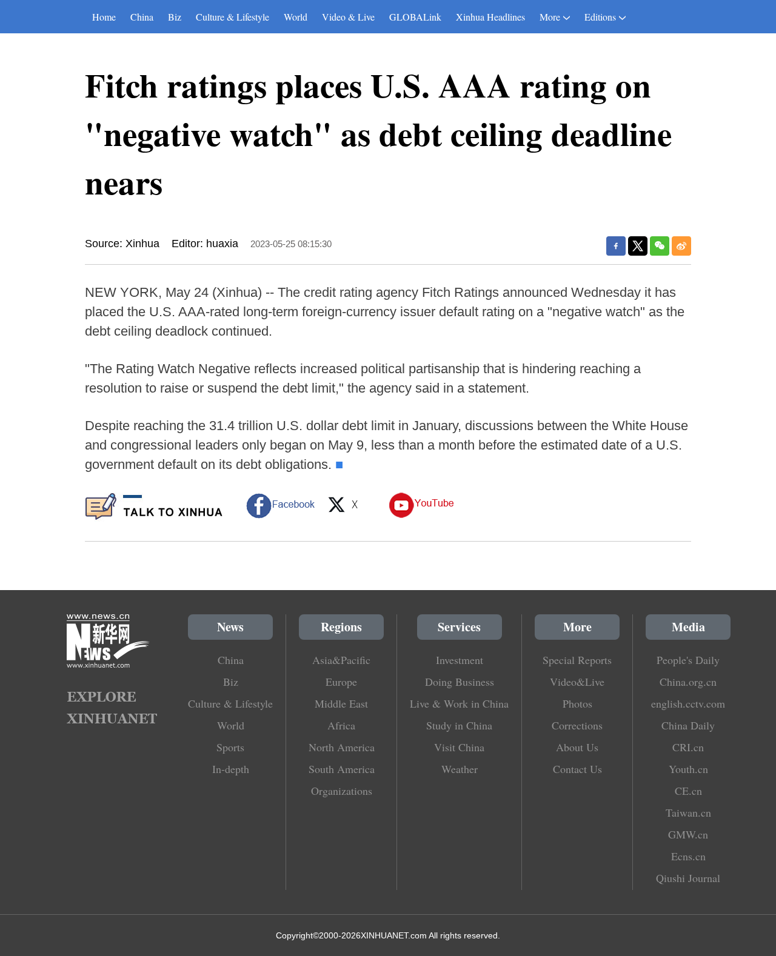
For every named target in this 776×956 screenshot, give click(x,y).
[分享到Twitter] (637, 246)
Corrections (577, 725)
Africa (341, 725)
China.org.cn (688, 681)
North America (342, 747)
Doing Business (459, 681)
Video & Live (348, 16)
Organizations (341, 790)
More (550, 16)
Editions (600, 16)
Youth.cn (688, 769)
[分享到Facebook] (616, 246)
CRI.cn (688, 747)
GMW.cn (688, 834)
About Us (577, 747)
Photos (577, 703)
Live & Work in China (459, 703)
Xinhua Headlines (490, 16)
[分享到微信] (659, 246)
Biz (174, 16)
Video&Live (577, 681)
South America (342, 769)
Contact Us (577, 769)
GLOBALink (415, 16)
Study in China (459, 725)
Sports (230, 747)
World (295, 16)
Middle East (341, 703)
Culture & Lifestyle (232, 16)
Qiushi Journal (688, 878)
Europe (341, 681)
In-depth (230, 769)
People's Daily (688, 659)
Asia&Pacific (341, 659)
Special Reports (577, 659)
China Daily (688, 725)
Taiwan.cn (688, 812)
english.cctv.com (688, 703)
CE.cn (688, 790)
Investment (459, 659)
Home (104, 16)
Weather (459, 769)
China (141, 16)
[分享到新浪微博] (681, 246)
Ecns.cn (688, 856)
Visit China (459, 747)
